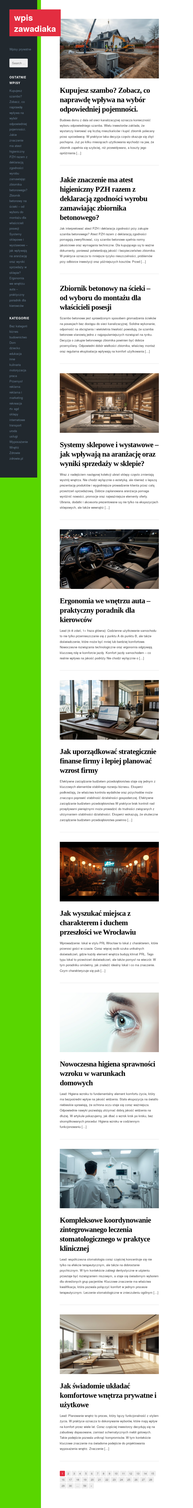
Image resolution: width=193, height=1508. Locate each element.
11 (123, 1473)
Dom (12, 342)
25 (128, 1479)
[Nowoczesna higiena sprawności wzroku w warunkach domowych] (109, 1022)
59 (84, 1486)
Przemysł (16, 381)
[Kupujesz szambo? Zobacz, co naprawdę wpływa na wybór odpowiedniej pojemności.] (109, 48)
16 (63, 1479)
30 (70, 1486)
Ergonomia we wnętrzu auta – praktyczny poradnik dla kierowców (105, 610)
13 (138, 1473)
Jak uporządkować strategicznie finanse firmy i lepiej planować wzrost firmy (108, 760)
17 (70, 1479)
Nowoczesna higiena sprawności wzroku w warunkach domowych (107, 1073)
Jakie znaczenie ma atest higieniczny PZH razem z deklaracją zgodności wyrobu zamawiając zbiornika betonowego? (18, 162)
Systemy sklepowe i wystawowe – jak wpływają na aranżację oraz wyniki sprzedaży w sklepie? (109, 454)
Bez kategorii (18, 326)
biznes (13, 331)
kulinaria (15, 364)
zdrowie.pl (16, 458)
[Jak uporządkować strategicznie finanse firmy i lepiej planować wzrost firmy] (109, 710)
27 (143, 1479)
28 (150, 1479)
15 (152, 1473)
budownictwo (18, 337)
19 (85, 1479)
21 (99, 1479)
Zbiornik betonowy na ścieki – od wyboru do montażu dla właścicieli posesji (18, 212)
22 (106, 1479)
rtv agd (14, 408)
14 (145, 1473)
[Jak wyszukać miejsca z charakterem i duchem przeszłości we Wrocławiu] (109, 871)
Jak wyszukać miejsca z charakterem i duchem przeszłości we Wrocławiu (98, 922)
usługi (13, 436)
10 (116, 1473)
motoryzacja (17, 370)
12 (130, 1473)
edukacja (15, 353)
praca (13, 375)
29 (63, 1486)
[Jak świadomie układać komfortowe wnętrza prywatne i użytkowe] (109, 1344)
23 (114, 1479)
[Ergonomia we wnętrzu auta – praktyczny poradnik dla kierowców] (109, 559)
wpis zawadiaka (35, 22)
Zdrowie (14, 452)
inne (12, 359)
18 (77, 1479)
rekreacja (15, 403)
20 (92, 1479)
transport (15, 425)
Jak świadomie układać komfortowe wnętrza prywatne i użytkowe (108, 1395)
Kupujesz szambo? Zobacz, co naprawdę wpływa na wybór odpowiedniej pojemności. (105, 99)
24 (121, 1479)
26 (136, 1479)
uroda (13, 431)
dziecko (14, 348)
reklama (14, 386)
